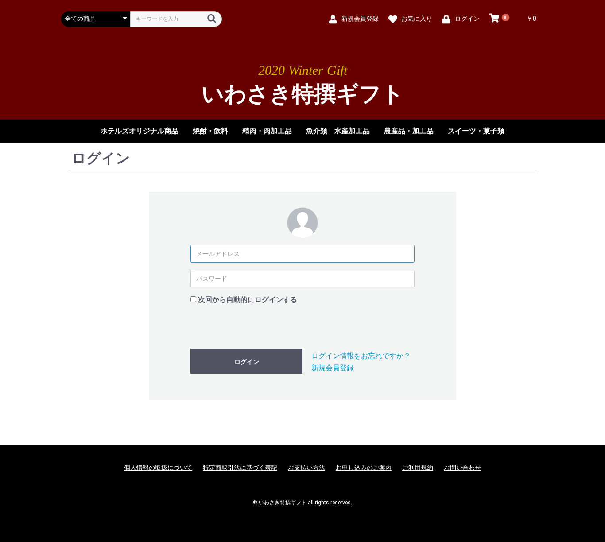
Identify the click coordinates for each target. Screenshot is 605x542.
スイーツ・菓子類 (476, 131)
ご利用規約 (417, 467)
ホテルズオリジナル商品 (139, 131)
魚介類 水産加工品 (338, 131)
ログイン (246, 361)
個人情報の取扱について (158, 467)
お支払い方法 (306, 467)
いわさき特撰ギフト (303, 94)
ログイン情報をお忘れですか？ (361, 356)
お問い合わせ (462, 467)
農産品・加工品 (409, 131)
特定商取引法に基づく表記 (240, 467)
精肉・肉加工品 (267, 131)
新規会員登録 (332, 368)
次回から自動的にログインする (247, 299)
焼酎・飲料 (210, 131)
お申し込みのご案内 (364, 467)
